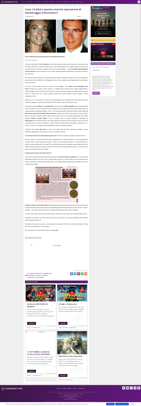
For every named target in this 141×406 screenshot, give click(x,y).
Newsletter (69, 388)
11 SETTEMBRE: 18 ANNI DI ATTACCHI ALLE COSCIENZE (38, 353)
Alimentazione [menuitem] (66, 1)
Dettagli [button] (132, 404)
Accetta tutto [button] (110, 404)
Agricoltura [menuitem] (58, 1)
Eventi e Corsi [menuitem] (79, 1)
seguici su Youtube (98, 44)
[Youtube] (127, 387)
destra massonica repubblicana (41, 273)
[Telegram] (138, 387)
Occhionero (31, 277)
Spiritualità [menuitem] (45, 1)
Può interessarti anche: (33, 238)
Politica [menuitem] (24, 1)
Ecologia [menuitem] (51, 1)
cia (28, 273)
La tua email (96, 70)
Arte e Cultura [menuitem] (37, 1)
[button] (139, 2)
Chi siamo (59, 388)
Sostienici (75, 388)
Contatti (64, 388)
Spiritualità (65, 327)
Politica (79, 16)
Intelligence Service (34, 275)
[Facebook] (123, 387)
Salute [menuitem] (73, 1)
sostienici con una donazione (103, 40)
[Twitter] (135, 387)
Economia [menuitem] (29, 1)
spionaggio (40, 277)
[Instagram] (131, 387)
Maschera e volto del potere (70, 356)
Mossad (44, 275)
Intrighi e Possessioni (68, 304)
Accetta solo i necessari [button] (122, 404)
